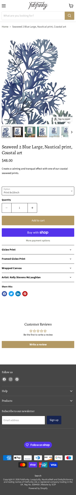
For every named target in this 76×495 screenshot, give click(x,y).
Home (5, 26)
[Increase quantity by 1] (32, 208)
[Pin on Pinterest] (25, 293)
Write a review (38, 344)
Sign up (54, 420)
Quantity (6, 200)
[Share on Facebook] (4, 293)
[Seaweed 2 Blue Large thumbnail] (6, 132)
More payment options (38, 240)
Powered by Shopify (38, 488)
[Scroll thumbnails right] (71, 132)
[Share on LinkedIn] (18, 293)
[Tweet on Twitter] (11, 293)
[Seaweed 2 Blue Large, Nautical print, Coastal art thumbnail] (17, 132)
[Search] (69, 16)
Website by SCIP (48, 484)
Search (38, 475)
